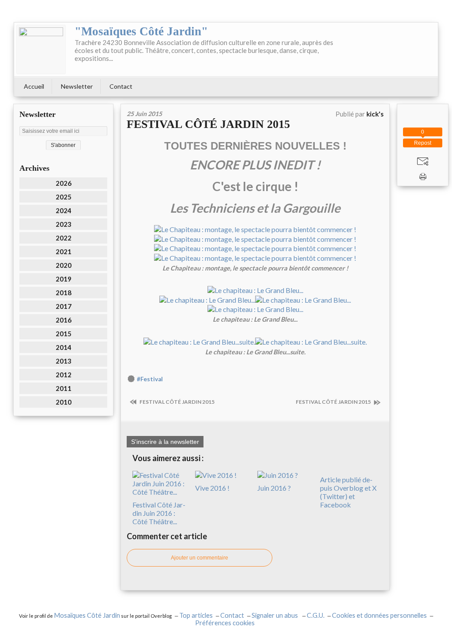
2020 (64, 265)
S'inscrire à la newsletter (165, 441)
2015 (64, 334)
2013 (64, 361)
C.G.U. (315, 615)
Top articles (196, 615)
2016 (64, 320)
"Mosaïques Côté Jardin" (141, 31)
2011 (64, 388)
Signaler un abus (275, 615)
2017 (64, 306)
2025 (64, 197)
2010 (64, 402)
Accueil (34, 86)
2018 (64, 293)
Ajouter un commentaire (199, 558)
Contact (120, 86)
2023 (64, 224)
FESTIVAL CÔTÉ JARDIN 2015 (208, 124)
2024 (64, 210)
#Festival (150, 379)
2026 (64, 183)
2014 (64, 347)
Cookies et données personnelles (379, 615)
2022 (64, 238)
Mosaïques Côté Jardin (87, 615)
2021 (64, 251)
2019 (64, 279)
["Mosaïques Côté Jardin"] (41, 49)
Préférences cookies (225, 623)
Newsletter (77, 86)
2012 (64, 375)
